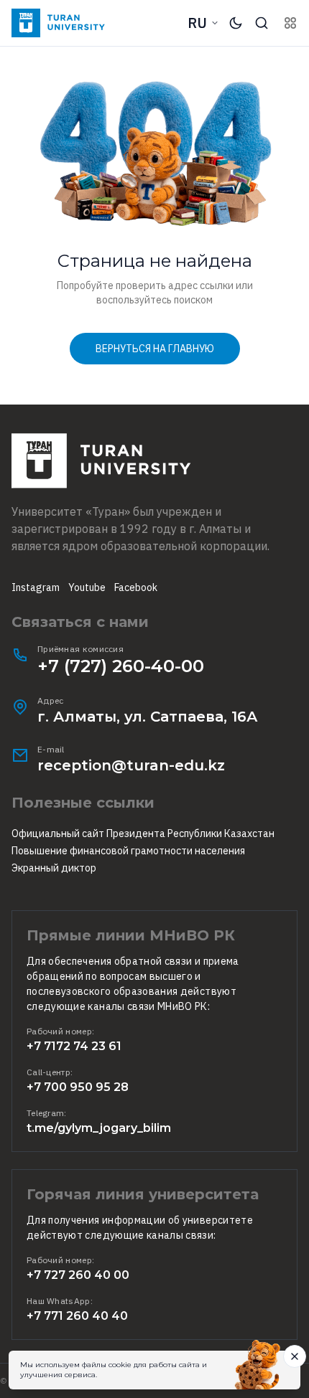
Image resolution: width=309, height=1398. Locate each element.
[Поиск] (262, 23)
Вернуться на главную (155, 348)
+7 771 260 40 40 (77, 1316)
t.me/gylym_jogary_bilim (99, 1128)
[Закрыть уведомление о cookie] (294, 1356)
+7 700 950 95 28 (78, 1087)
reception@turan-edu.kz (131, 765)
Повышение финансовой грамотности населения (128, 850)
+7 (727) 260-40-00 (120, 666)
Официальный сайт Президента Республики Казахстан (143, 833)
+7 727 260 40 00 (78, 1275)
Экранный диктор (53, 867)
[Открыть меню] (290, 23)
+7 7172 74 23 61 (74, 1046)
